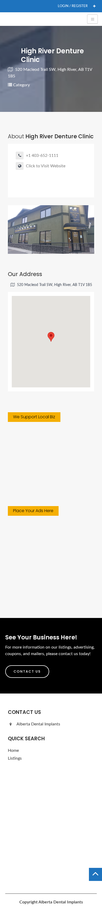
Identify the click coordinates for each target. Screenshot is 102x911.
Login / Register (73, 6)
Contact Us (27, 671)
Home (13, 750)
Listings (15, 758)
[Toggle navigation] (92, 19)
